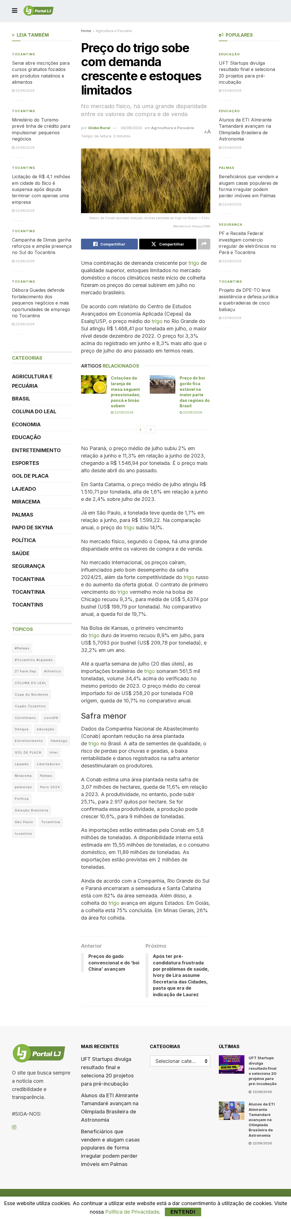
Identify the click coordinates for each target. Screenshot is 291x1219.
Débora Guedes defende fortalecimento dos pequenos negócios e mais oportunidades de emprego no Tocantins (41, 302)
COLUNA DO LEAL (34, 411)
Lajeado (24, 489)
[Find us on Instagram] (14, 1127)
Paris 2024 (50, 787)
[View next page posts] (151, 429)
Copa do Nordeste (31, 694)
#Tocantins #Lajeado (34, 660)
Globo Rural (99, 127)
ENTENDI (183, 1212)
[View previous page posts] (140, 429)
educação (46, 729)
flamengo (59, 741)
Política (24, 540)
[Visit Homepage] (38, 10)
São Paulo (24, 822)
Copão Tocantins (30, 706)
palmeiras (23, 787)
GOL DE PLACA (30, 476)
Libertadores (48, 764)
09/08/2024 (131, 127)
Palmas (22, 515)
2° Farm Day (25, 671)
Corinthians (25, 718)
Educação (26, 437)
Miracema (26, 502)
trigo (193, 263)
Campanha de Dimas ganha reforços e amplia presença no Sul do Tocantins (42, 246)
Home (86, 31)
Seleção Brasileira (31, 810)
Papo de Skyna (32, 527)
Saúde (21, 553)
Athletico (52, 671)
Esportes (25, 463)
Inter (53, 752)
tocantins (23, 834)
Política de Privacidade (132, 1212)
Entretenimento (36, 450)
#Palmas (22, 648)
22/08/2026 (123, 412)
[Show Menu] (14, 10)
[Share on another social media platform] (204, 244)
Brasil (21, 399)
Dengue (22, 729)
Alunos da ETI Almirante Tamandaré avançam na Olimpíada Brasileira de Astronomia (262, 1119)
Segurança (28, 566)
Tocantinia (28, 579)
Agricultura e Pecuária (114, 31)
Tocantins (23, 54)
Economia (26, 424)
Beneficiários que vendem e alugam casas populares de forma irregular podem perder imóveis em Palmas (110, 1147)
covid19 (51, 718)
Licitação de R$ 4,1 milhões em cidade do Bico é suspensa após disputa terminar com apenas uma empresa (41, 189)
